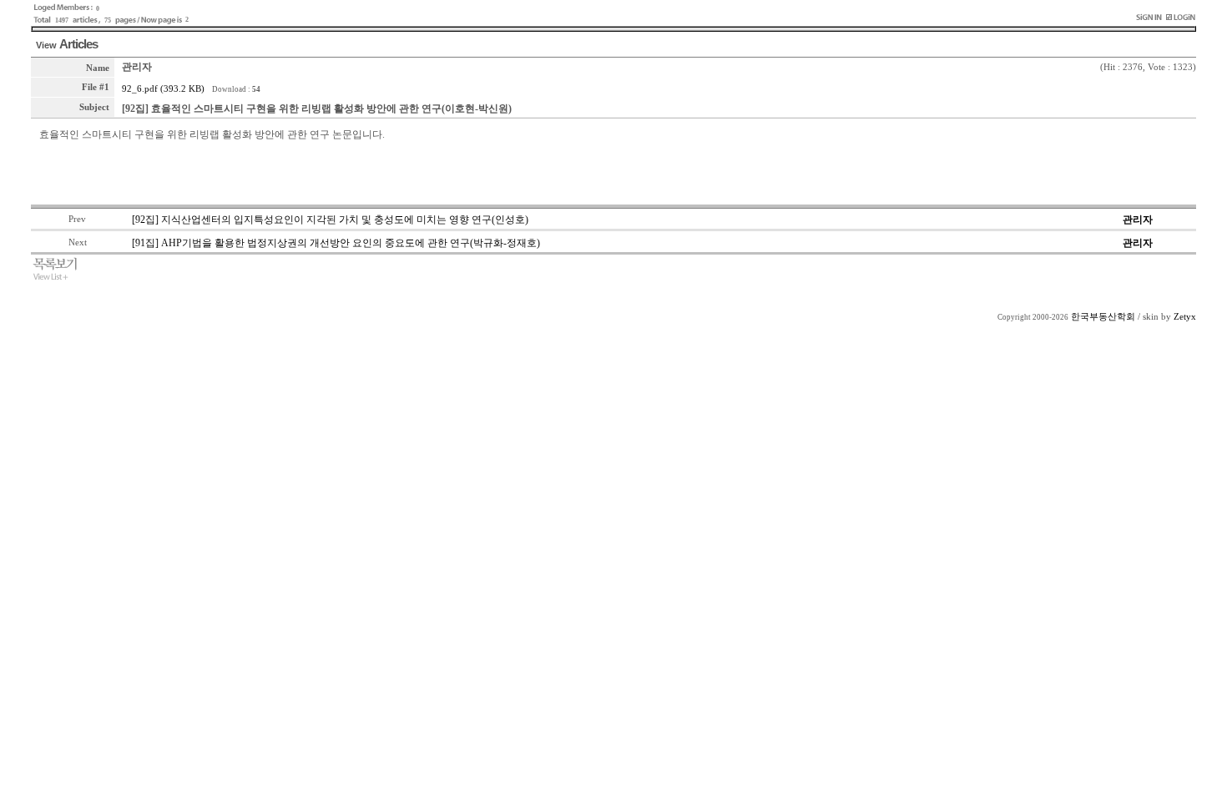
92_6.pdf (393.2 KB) (163, 88)
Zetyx (1185, 316)
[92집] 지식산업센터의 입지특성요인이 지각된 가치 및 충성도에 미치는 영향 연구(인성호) (330, 219)
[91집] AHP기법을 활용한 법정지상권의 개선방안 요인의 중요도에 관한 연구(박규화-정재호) (336, 243)
